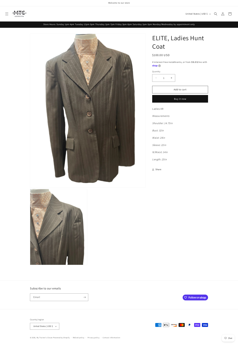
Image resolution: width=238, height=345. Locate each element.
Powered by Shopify (61, 337)
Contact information (111, 337)
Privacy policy (94, 337)
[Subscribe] (84, 297)
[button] (6, 13)
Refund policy (78, 337)
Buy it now (180, 98)
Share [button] (158, 169)
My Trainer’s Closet (45, 337)
